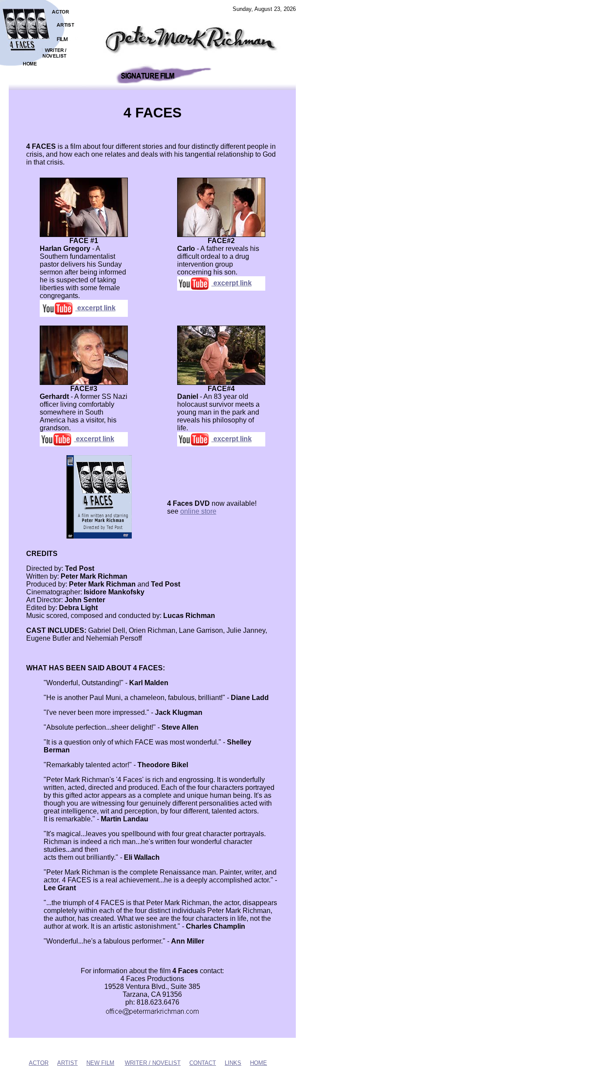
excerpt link (95, 308)
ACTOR (38, 1063)
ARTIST (67, 1063)
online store (198, 511)
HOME (258, 1063)
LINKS (233, 1063)
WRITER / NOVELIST (153, 1063)
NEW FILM (100, 1063)
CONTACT (202, 1063)
